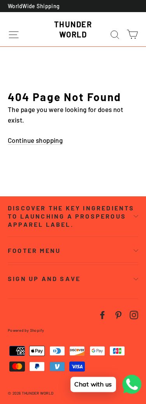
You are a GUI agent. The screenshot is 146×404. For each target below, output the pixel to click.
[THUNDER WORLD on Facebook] (102, 314)
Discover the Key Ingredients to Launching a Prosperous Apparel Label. (71, 216)
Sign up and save (44, 278)
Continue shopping (35, 140)
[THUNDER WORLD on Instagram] (134, 314)
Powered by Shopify (26, 330)
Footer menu (34, 250)
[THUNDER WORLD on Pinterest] (118, 314)
